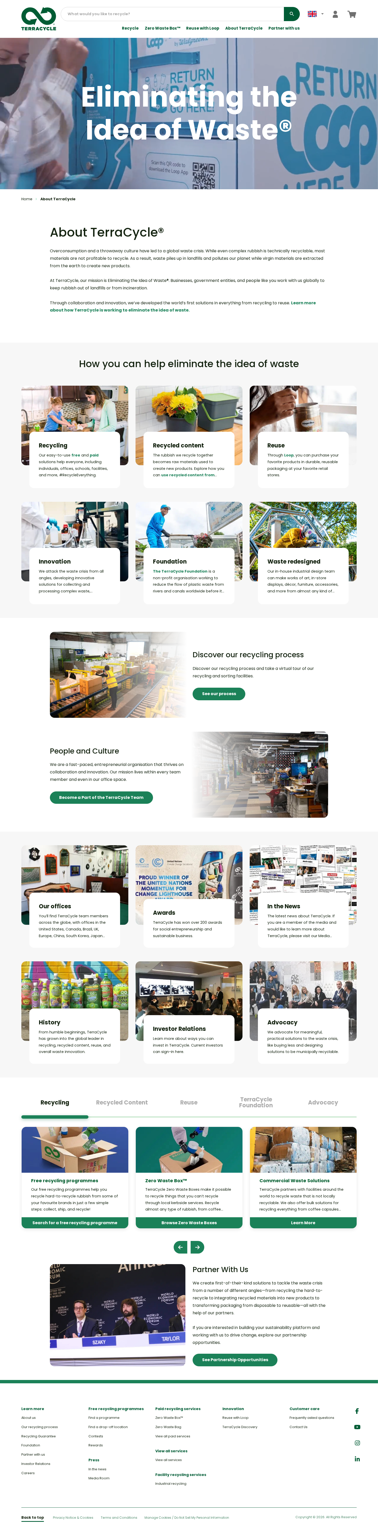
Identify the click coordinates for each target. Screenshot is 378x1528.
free (75, 455)
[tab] (54, 1104)
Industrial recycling (170, 1483)
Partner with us (284, 28)
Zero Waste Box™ (162, 28)
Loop (289, 455)
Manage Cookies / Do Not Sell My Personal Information (187, 1518)
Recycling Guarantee (38, 1436)
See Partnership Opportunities (235, 1360)
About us (28, 1417)
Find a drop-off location (108, 1427)
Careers (28, 1473)
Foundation (30, 1445)
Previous (180, 1247)
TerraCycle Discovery (239, 1427)
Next (197, 1247)
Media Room (99, 1478)
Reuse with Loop (202, 28)
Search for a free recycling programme (74, 1223)
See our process (219, 694)
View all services (168, 1460)
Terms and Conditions (119, 1517)
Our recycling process (39, 1427)
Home (26, 199)
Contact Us (299, 1427)
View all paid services (172, 1436)
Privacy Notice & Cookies (73, 1517)
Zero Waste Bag (168, 1427)
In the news (97, 1469)
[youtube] (357, 1427)
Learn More (303, 1223)
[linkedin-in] (357, 1459)
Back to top (32, 1517)
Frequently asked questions (312, 1417)
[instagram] (357, 1443)
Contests (95, 1436)
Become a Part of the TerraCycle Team (101, 797)
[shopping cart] (352, 14)
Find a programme (104, 1417)
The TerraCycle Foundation (180, 571)
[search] (292, 14)
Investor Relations (35, 1464)
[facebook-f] (357, 1411)
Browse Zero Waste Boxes (189, 1223)
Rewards (95, 1445)
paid (94, 455)
